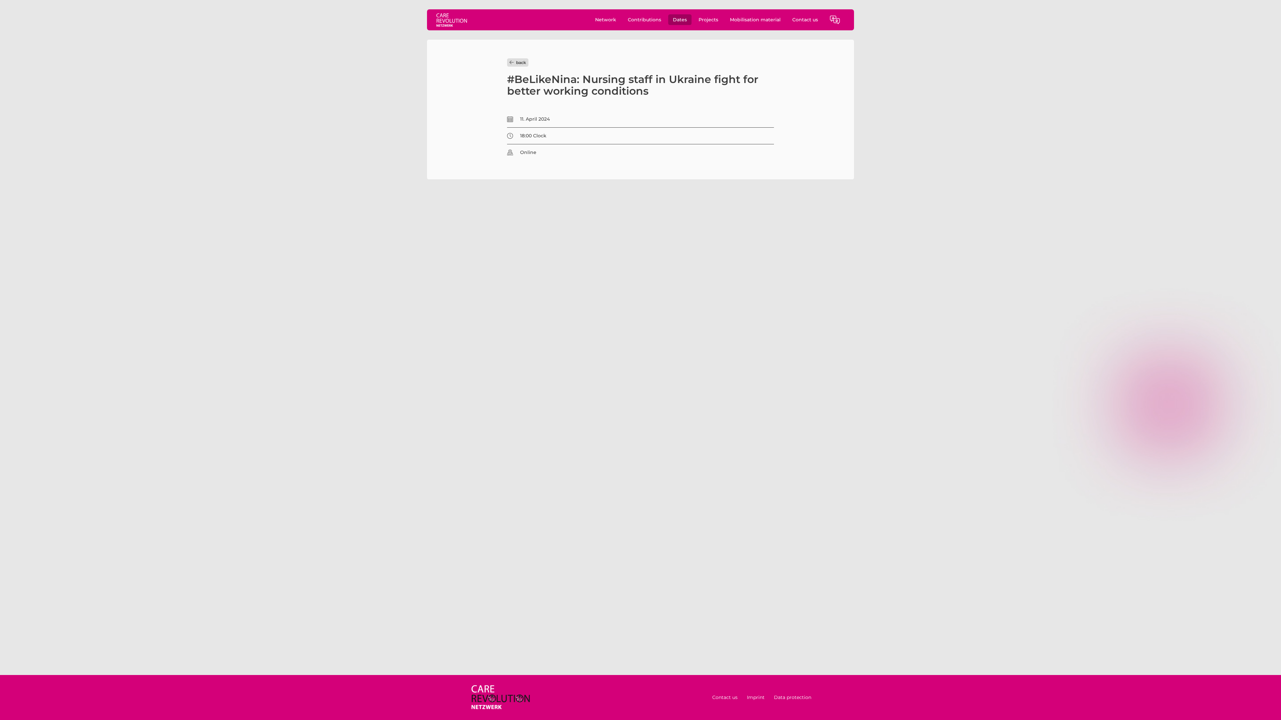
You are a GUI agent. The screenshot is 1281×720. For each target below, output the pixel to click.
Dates (680, 20)
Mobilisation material (755, 20)
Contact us (805, 20)
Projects (708, 20)
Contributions (644, 20)
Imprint (756, 697)
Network (605, 20)
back (521, 62)
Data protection (792, 697)
